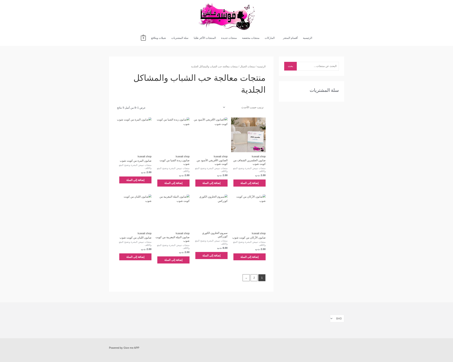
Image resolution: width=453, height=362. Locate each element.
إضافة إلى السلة (249, 182)
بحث (290, 66)
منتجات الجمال (247, 66)
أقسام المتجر (290, 37)
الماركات (270, 37)
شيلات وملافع (158, 37)
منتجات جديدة (229, 37)
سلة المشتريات (179, 37)
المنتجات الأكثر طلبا (205, 37)
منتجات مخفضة (250, 37)
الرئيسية (307, 37)
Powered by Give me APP (124, 347)
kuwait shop (259, 156)
